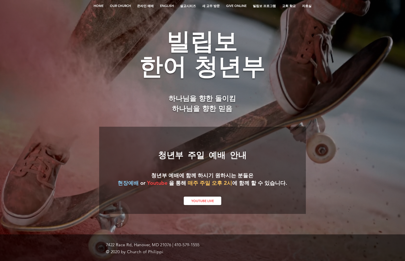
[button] (120, 6)
